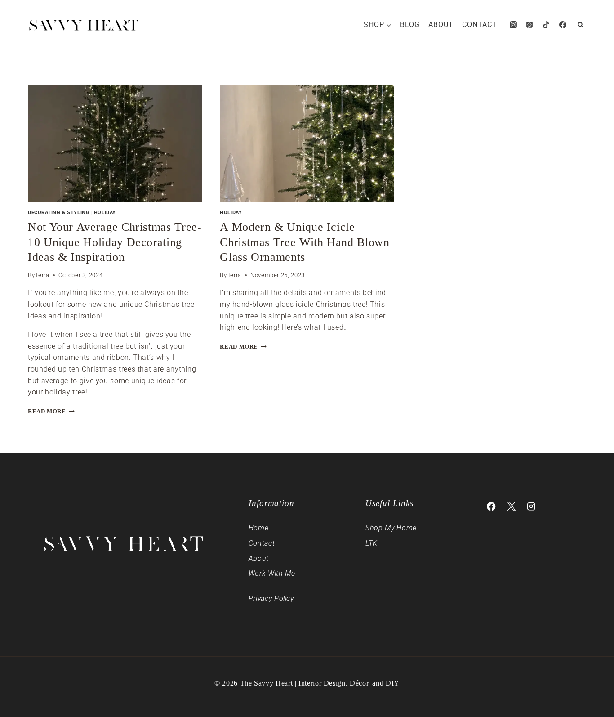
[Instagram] (513, 25)
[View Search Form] (580, 25)
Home (259, 528)
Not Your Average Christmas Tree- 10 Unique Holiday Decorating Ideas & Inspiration (114, 242)
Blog (410, 24)
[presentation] (115, 143)
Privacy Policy (271, 598)
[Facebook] (563, 25)
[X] (511, 506)
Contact (479, 24)
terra (42, 275)
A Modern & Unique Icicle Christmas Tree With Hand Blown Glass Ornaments (304, 242)
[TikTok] (546, 25)
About (441, 24)
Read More (51, 411)
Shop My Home (391, 528)
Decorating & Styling (58, 212)
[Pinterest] (529, 25)
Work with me (272, 573)
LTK (371, 543)
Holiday (105, 212)
